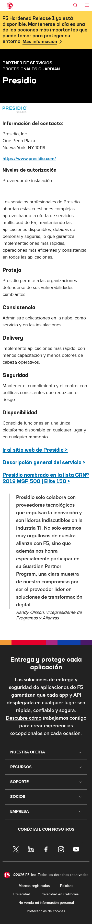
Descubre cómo (23, 718)
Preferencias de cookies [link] (46, 911)
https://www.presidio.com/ (29, 158)
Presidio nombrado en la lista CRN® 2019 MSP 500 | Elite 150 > (46, 478)
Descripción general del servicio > (44, 462)
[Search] (75, 5)
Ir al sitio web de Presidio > (35, 450)
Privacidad (21, 894)
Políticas (66, 886)
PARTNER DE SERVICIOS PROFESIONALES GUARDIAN (31, 65)
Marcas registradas (34, 886)
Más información (39, 41)
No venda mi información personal (46, 902)
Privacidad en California (59, 894)
